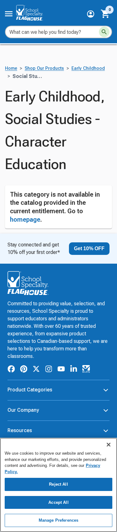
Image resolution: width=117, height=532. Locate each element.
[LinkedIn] (73, 370)
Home (11, 68)
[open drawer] (8, 13)
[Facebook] (11, 370)
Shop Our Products (44, 68)
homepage (25, 219)
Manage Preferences (58, 520)
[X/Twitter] (36, 370)
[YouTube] (61, 369)
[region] (58, 485)
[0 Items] (105, 14)
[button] (90, 14)
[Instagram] (48, 370)
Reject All (58, 484)
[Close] (108, 445)
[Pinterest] (23, 370)
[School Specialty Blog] (86, 370)
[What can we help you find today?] (104, 32)
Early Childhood (88, 68)
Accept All (58, 502)
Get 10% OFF (89, 248)
